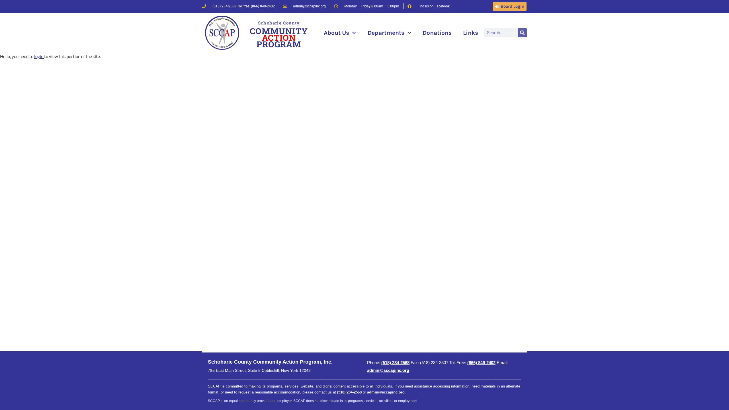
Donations (437, 32)
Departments (386, 32)
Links (470, 32)
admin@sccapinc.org (388, 370)
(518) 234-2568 (395, 362)
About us (336, 32)
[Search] (522, 32)
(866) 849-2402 (481, 362)
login (39, 56)
